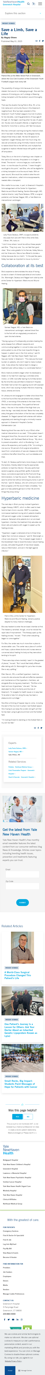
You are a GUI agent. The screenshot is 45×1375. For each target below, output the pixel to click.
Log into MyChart (9, 1244)
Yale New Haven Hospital (12, 1195)
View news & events (10, 1253)
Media (5, 1285)
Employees (7, 1276)
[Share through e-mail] (36, 41)
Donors (5, 1281)
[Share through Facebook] (39, 41)
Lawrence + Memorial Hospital (14, 1173)
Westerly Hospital (9, 1190)
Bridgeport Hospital (10, 1160)
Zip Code (9, 881)
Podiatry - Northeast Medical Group (20, 767)
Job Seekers (7, 1272)
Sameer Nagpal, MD (15, 752)
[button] (25, 1371)
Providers (6, 1268)
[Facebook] (4, 1320)
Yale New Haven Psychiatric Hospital (17, 1177)
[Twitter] (9, 1320)
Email (8, 869)
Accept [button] (10, 1371)
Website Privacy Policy (13, 1361)
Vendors (6, 1289)
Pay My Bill (7, 1248)
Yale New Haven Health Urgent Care (17, 1186)
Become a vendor (10, 1257)
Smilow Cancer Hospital (12, 1182)
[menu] (40, 3)
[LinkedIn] (17, 1320)
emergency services (10, 1231)
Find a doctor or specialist (13, 1235)
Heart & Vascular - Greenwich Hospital (21, 777)
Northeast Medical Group (12, 1204)
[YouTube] (13, 1320)
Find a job (7, 1240)
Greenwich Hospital (10, 1169)
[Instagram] (21, 1320)
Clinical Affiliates (9, 1199)
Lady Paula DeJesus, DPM (17, 748)
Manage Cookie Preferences (13, 1294)
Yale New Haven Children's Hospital (16, 1164)
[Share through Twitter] (43, 41)
